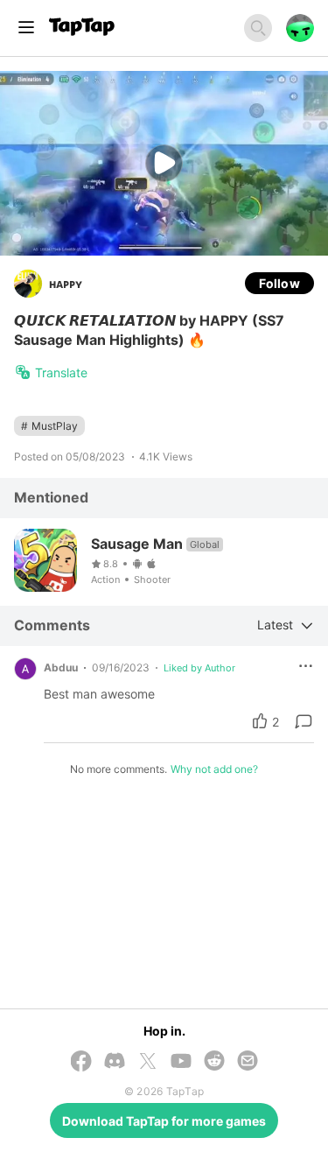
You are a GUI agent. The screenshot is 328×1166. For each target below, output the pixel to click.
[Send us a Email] (247, 1061)
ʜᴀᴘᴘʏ (65, 283)
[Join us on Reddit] (214, 1061)
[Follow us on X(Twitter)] (147, 1062)
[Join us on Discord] (114, 1061)
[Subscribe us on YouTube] (181, 1061)
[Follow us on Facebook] (81, 1062)
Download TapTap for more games (164, 1120)
